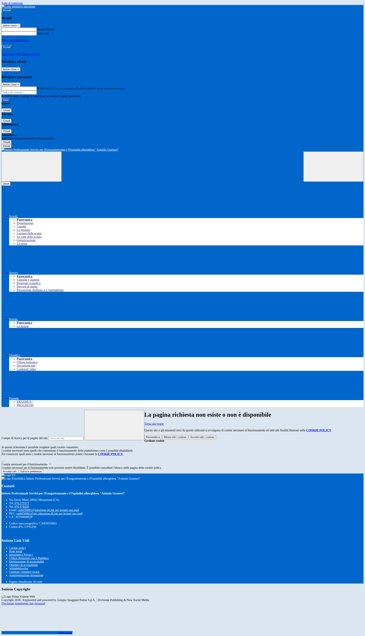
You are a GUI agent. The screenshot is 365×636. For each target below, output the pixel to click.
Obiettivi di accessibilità (23, 565)
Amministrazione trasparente (26, 575)
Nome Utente (45, 29)
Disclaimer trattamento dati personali (23, 603)
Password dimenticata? (15, 40)
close (6, 183)
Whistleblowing (18, 568)
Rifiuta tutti (175, 437)
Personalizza (153, 437)
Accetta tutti (202, 437)
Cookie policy (17, 548)
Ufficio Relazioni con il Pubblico (29, 558)
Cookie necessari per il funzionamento (25, 464)
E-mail (41, 88)
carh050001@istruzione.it (48, 510)
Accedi (7, 10)
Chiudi (6, 110)
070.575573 (21, 503)
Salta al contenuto (12, 3)
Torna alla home (154, 423)
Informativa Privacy (21, 554)
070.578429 (21, 506)
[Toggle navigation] (32, 166)
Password (43, 33)
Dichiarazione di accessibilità (26, 561)
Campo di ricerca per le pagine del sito (25, 438)
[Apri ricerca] (333, 166)
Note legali (15, 551)
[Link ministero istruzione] (18, 6)
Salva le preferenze (31, 471)
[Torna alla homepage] (182, 149)
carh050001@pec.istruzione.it (49, 513)
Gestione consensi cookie (24, 571)
